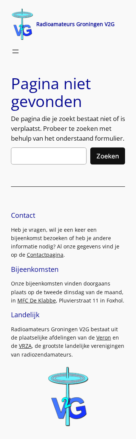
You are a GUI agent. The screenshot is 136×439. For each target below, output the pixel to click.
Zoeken (107, 156)
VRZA (25, 345)
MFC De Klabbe (36, 300)
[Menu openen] (15, 51)
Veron (103, 337)
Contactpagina (45, 254)
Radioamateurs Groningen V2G (75, 24)
